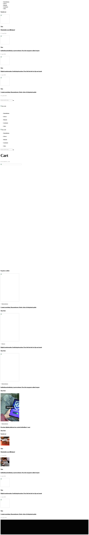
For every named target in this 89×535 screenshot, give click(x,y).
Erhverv (5, 3)
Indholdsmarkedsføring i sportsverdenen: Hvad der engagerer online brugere (20, 50)
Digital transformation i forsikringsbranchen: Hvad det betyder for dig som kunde (21, 71)
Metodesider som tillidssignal (8, 30)
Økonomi (5, 5)
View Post (3, 310)
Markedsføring (6, 1)
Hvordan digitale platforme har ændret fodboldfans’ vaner (15, 427)
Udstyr (4, 8)
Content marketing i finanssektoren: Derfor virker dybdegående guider (18, 92)
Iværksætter (5, 6)
